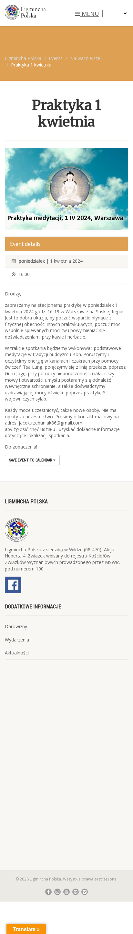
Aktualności (17, 653)
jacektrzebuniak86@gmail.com (50, 423)
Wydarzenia (17, 640)
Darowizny (16, 626)
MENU (89, 14)
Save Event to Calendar (31, 460)
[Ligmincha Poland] (44, 12)
